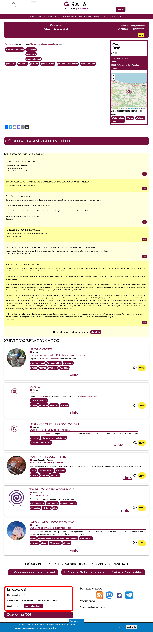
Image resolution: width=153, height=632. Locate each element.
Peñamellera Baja (118, 120)
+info (144, 174)
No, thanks (131, 627)
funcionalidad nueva (33, 606)
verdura (48, 433)
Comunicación (37, 503)
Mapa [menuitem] (32, 16)
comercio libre (48, 63)
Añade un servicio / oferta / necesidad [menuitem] (77, 16)
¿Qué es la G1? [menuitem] (54, 16)
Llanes (43, 367)
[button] (128, 91)
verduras (35, 438)
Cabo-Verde (56, 543)
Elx (55, 508)
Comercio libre (54, 363)
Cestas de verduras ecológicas (54, 424)
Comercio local (34, 59)
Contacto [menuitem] (112, 16)
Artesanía (9, 44)
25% (141, 368)
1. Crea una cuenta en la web (33, 572)
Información (53, 503)
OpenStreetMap (133, 108)
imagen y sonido (69, 503)
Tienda (33, 44)
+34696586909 (124, 29)
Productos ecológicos (68, 63)
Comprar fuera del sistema (54, 438)
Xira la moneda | (76, 9)
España (65, 405)
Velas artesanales (39, 400)
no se (88, 433)
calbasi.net (93, 607)
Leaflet (122, 108)
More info (52, 628)
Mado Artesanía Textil (48, 457)
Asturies (44, 405)
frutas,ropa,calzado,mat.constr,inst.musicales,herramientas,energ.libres (51, 247)
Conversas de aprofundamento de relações (58, 538)
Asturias (140, 118)
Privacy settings (76, 621)
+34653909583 (138, 29)
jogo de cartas (39, 531)
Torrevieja (35, 508)
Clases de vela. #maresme (21, 161)
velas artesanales (44, 396)
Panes (130, 118)
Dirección (115, 52)
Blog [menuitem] (103, 16)
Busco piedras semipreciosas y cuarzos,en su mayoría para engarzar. (48, 181)
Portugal (35, 543)
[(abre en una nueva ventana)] (109, 595)
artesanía (55, 358)
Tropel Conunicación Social (53, 489)
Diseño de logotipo (18, 196)
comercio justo (88, 63)
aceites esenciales (89, 396)
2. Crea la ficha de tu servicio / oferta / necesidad (103, 572)
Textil (33, 470)
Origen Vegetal (42, 349)
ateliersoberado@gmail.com (133, 25)
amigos (33, 534)
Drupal (103, 607)
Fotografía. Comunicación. (22, 264)
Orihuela (47, 508)
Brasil (44, 543)
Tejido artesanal (46, 470)
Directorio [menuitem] (41, 16)
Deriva (35, 387)
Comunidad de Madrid (41, 442)
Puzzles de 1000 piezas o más (23, 229)
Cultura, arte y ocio (15, 49)
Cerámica (23, 63)
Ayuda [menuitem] (96, 16)
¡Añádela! (96, 332)
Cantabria (53, 367)
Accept (121, 627)
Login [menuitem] (121, 16)
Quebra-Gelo (86, 538)
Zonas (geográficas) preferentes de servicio (126, 112)
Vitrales (34, 63)
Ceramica (31, 54)
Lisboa (67, 543)
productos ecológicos (48, 44)
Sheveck (83, 607)
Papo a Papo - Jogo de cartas (52, 522)
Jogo (33, 538)
